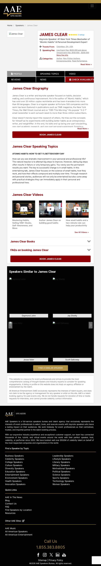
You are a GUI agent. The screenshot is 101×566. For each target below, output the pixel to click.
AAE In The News (13, 497)
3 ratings (81, 35)
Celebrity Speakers (14, 459)
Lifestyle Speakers (61, 459)
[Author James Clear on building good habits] (50, 209)
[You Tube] (64, 556)
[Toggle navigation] (92, 5)
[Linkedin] (58, 556)
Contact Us (10, 503)
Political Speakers (61, 471)
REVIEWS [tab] (15, 79)
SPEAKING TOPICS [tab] (49, 73)
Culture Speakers (13, 465)
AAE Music (10, 528)
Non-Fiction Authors (71, 58)
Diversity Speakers (14, 468)
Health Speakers (13, 481)
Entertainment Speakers (17, 474)
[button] (10, 325)
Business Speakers (14, 455)
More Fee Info (62, 55)
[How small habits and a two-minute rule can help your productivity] (77, 209)
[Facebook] (38, 556)
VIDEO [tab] (72, 73)
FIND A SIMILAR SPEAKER (50, 368)
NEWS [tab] (43, 79)
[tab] (21, 74)
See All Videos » (82, 232)
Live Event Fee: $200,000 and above (72, 50)
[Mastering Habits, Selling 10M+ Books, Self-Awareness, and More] (23, 209)
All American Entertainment (18, 534)
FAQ (7, 506)
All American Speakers (16, 531)
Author (59, 58)
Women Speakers (61, 484)
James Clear (53, 35)
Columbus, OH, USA (65, 46)
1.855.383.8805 (50, 547)
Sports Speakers (60, 478)
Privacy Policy (56, 560)
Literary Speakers (61, 462)
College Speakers (14, 462)
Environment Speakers (16, 478)
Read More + (86, 64)
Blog (7, 500)
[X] (51, 556)
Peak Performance (79, 61)
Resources (10, 513)
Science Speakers (61, 474)
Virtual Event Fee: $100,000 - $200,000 (73, 53)
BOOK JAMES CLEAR (50, 134)
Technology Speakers (63, 481)
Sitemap (42, 560)
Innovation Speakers (15, 484)
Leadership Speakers (62, 455)
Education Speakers (15, 471)
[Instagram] (45, 556)
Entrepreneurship (64, 61)
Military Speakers (61, 465)
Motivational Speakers (63, 468)
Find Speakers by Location (18, 510)
